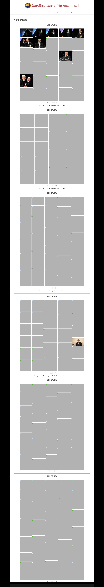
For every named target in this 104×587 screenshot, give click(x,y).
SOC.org (70, 12)
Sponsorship (59, 12)
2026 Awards (34, 12)
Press (66, 12)
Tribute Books (51, 12)
